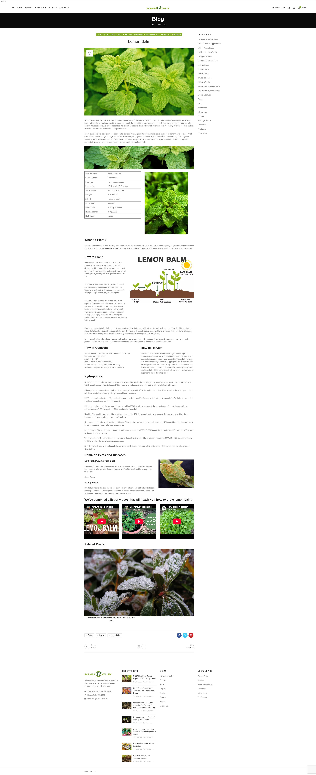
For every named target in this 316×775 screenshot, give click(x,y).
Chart (147, 248)
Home (152, 24)
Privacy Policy (203, 676)
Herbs (178, 34)
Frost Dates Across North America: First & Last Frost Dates (143, 690)
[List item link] (101, 695)
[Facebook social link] (179, 635)
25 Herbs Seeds (139, 34)
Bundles (163, 680)
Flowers (163, 702)
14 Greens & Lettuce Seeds (208, 61)
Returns (201, 680)
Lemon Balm (115, 635)
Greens (162, 693)
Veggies (162, 689)
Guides (172, 34)
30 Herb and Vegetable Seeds (209, 86)
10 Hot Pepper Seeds (206, 48)
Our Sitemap (202, 697)
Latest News (202, 693)
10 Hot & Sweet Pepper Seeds (209, 44)
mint (149, 120)
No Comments (148, 682)
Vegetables (202, 129)
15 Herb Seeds (161, 24)
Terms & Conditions (205, 685)
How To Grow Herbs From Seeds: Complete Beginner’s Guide (144, 731)
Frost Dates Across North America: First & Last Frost (120, 248)
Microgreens (202, 112)
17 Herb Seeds (114, 34)
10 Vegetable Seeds (205, 56)
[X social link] (185, 635)
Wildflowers (202, 133)
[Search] (288, 8)
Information (202, 108)
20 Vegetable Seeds (205, 78)
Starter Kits (202, 125)
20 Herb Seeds (126, 34)
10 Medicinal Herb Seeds (207, 52)
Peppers (201, 116)
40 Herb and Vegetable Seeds (157, 34)
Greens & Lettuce (204, 95)
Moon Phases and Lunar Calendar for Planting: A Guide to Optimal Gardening (144, 705)
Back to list (139, 646)
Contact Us (202, 689)
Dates (143, 248)
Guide (90, 635)
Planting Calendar (204, 121)
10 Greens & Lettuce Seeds (208, 39)
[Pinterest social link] (190, 635)
